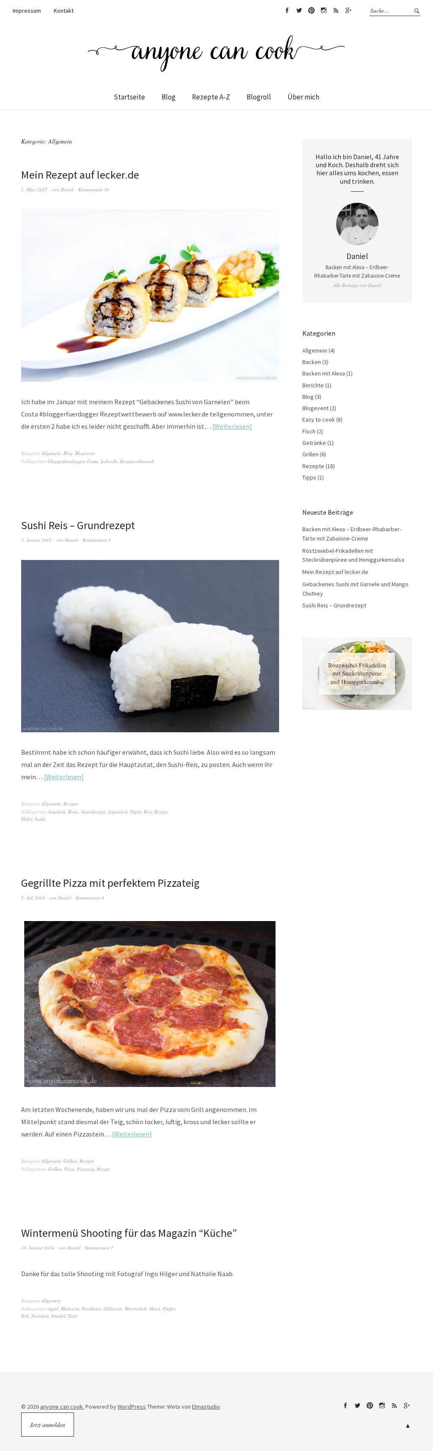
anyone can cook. (62, 1406)
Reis (148, 811)
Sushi (40, 819)
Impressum (27, 10)
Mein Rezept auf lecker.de (80, 175)
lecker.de (109, 461)
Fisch (308, 431)
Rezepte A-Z (211, 97)
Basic (73, 811)
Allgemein (51, 453)
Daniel (67, 189)
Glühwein (113, 1308)
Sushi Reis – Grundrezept (78, 525)
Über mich (303, 97)
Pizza (69, 1169)
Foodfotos (91, 1308)
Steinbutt (40, 1316)
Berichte (313, 385)
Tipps (309, 477)
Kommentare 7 (99, 1247)
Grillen (70, 1161)
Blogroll (259, 97)
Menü (154, 1308)
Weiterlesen (231, 426)
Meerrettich (136, 1308)
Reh (25, 1316)
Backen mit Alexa (323, 373)
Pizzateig (85, 1169)
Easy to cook (318, 419)
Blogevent (85, 453)
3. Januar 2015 (36, 540)
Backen (311, 362)
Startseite (129, 97)
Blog (168, 97)
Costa (92, 461)
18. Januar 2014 (37, 1247)
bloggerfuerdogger (66, 461)
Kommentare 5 (96, 540)
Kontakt (64, 10)
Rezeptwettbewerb (137, 461)
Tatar (73, 1316)
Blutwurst (70, 1308)
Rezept (160, 811)
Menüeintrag (286, 10)
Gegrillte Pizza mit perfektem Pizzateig (110, 883)
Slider (26, 819)
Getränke (314, 443)
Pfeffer (169, 1308)
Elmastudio (206, 1406)
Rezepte (70, 803)
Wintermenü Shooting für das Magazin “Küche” (129, 1233)
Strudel (58, 1316)
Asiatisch (57, 811)
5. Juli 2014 (33, 897)
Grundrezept (93, 811)
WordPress (132, 1406)
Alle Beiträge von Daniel (357, 285)
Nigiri (135, 811)
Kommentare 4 (90, 897)
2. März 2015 (34, 189)
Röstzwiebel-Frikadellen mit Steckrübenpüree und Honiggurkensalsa (357, 673)
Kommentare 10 (93, 189)
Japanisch (118, 811)
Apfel (53, 1308)
